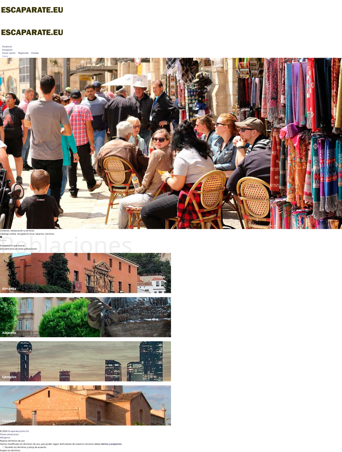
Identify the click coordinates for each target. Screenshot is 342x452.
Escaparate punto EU (18, 431)
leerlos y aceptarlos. (111, 444)
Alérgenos (5, 437)
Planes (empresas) (9, 434)
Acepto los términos (10, 450)
